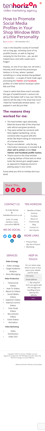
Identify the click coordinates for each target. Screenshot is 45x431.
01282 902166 (13, 210)
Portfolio (34, 216)
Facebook (32, 81)
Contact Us (34, 227)
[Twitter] (5, 236)
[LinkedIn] (12, 241)
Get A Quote (34, 230)
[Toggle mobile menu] (41, 3)
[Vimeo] (9, 236)
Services (34, 213)
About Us (34, 219)
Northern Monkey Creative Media (32, 364)
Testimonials (34, 222)
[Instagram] (19, 236)
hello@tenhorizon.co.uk (12, 215)
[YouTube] (14, 236)
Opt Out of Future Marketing (33, 245)
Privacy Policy (31, 242)
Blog (34, 224)
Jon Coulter (9, 42)
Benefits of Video (34, 210)
